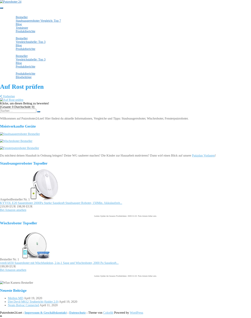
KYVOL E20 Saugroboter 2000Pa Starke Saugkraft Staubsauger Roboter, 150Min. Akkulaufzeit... (61, 203)
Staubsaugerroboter (23, 13)
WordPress (136, 312)
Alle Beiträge (18, 70)
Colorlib (108, 312)
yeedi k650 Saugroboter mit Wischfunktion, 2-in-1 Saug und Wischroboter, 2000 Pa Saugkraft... (59, 263)
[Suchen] (38, 111)
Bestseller (22, 17)
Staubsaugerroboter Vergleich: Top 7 (38, 20)
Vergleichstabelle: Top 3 (30, 41)
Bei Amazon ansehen (13, 210)
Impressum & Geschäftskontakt (46, 312)
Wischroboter (19, 34)
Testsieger (22, 27)
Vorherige (8, 96)
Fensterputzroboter (23, 52)
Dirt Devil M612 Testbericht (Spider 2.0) (33, 301)
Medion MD (15, 298)
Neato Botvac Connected (23, 305)
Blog (19, 24)
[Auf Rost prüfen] (11, 99)
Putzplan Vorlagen (203, 155)
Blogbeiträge (24, 77)
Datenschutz (77, 312)
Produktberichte (25, 31)
